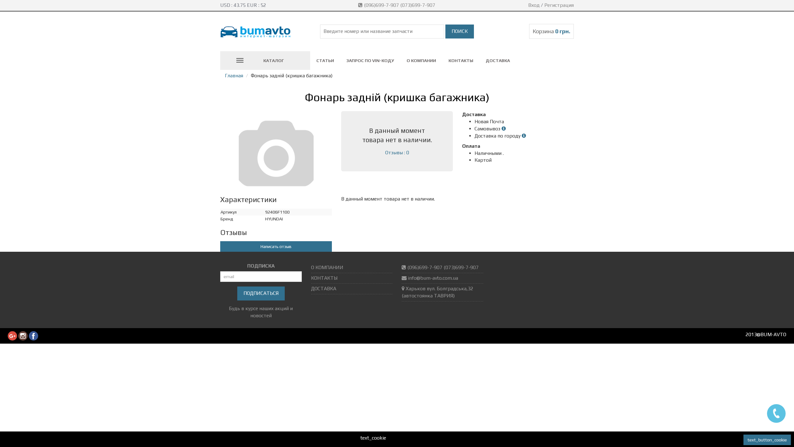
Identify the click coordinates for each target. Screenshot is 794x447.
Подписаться (261, 293)
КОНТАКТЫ (460, 60)
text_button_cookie (767, 439)
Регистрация (559, 5)
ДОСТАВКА (498, 60)
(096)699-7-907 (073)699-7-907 (399, 5)
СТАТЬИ (325, 60)
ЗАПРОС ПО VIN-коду (370, 60)
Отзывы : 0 (397, 153)
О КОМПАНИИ (421, 60)
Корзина (551, 31)
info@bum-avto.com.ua (433, 278)
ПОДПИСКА (261, 266)
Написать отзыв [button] (276, 246)
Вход (534, 5)
